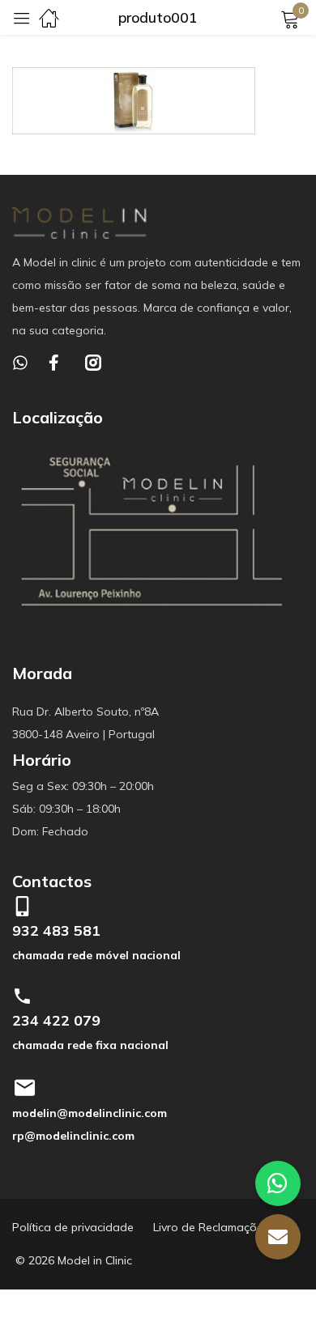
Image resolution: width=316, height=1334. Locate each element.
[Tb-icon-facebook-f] (57, 363)
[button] (278, 1237)
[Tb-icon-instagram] (93, 363)
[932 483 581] (22, 906)
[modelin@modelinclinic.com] (24, 1088)
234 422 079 (56, 1020)
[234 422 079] (22, 996)
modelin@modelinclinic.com (89, 1113)
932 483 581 (56, 930)
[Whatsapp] (20, 363)
